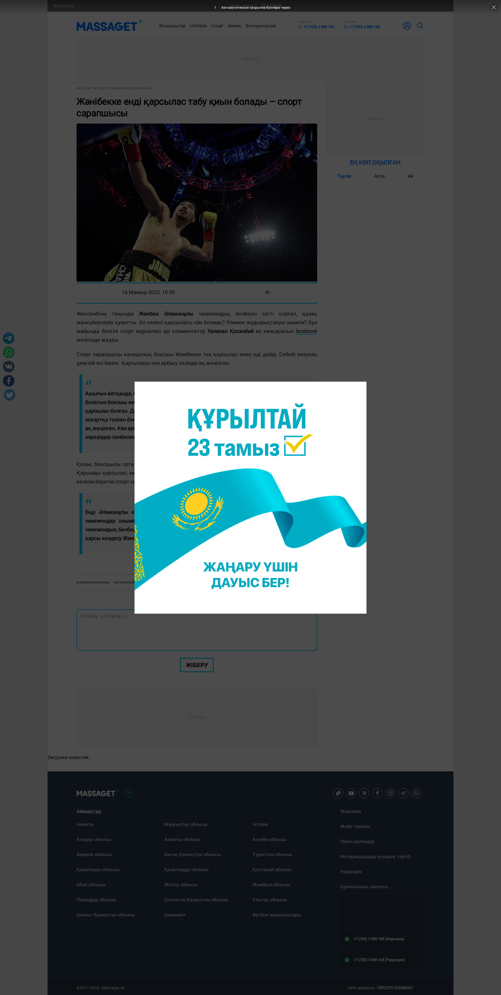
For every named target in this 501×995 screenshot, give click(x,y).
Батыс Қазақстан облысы (192, 854)
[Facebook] (377, 793)
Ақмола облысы (94, 854)
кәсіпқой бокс (125, 582)
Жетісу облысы (180, 884)
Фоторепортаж (261, 25)
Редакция (351, 871)
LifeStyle (198, 25)
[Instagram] (390, 793)
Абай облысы (91, 884)
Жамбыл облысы (271, 884)
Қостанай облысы (272, 869)
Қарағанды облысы (98, 869)
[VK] (364, 793)
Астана (260, 824)
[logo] (109, 26)
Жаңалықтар (172, 25)
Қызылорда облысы (186, 869)
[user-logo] (407, 25)
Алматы (85, 824)
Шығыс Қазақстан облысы (106, 915)
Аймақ (234, 25)
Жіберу (197, 665)
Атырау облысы (94, 839)
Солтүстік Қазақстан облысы (196, 899)
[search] (419, 25)
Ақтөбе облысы (269, 839)
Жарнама (63, 5)
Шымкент (175, 915)
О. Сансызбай (200, 565)
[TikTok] (338, 793)
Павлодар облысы (96, 899)
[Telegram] (403, 793)
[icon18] (128, 793)
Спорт (217, 25)
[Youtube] (351, 793)
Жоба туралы (355, 826)
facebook (306, 331)
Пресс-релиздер (357, 841)
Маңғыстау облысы (185, 824)
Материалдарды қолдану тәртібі (375, 856)
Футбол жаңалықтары (277, 915)
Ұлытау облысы (270, 899)
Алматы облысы (182, 839)
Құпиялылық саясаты (364, 886)
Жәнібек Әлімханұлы (93, 582)
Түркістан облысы (272, 854)
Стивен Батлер (152, 582)
